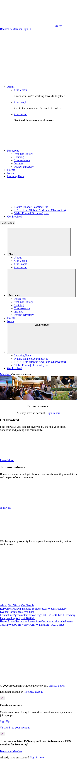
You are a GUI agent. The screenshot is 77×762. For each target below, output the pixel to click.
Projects (16, 608)
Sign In (27, 28)
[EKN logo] (27, 56)
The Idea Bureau (33, 691)
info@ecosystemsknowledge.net (27, 615)
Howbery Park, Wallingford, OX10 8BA (41, 624)
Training (19, 156)
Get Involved (14, 216)
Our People (20, 102)
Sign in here (53, 413)
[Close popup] (2, 698)
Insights (18, 163)
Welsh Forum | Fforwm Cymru (31, 213)
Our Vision (20, 89)
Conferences (15, 611)
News (10, 173)
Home (3, 621)
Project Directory (24, 166)
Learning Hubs (15, 176)
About (10, 86)
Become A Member (11, 28)
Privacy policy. (57, 685)
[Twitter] (27, 574)
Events (11, 169)
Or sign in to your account (15, 727)
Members (5, 374)
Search (58, 25)
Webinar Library (23, 153)
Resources (13, 150)
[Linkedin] (27, 602)
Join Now (6, 507)
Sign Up (4, 721)
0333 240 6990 (55, 615)
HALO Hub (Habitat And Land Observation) (40, 210)
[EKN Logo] (27, 535)
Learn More (7, 460)
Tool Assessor (22, 160)
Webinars (28, 611)
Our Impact (20, 114)
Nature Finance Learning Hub (31, 206)
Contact (4, 615)
